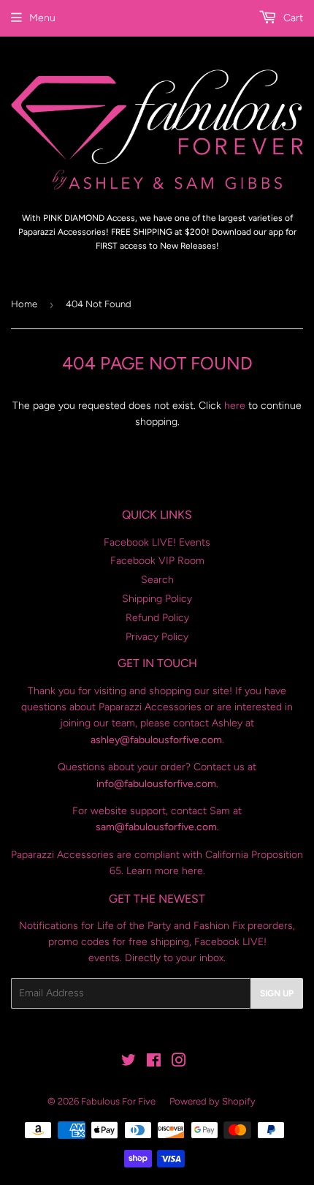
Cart (291, 18)
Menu (42, 18)
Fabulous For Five (118, 1101)
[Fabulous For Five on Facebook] (153, 1062)
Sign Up (277, 993)
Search (157, 579)
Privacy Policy (157, 637)
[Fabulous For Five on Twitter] (128, 1062)
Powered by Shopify (212, 1101)
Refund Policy (157, 618)
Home (24, 303)
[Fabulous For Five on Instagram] (179, 1062)
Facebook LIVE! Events (157, 542)
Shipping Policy (157, 598)
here (234, 405)
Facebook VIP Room (157, 560)
